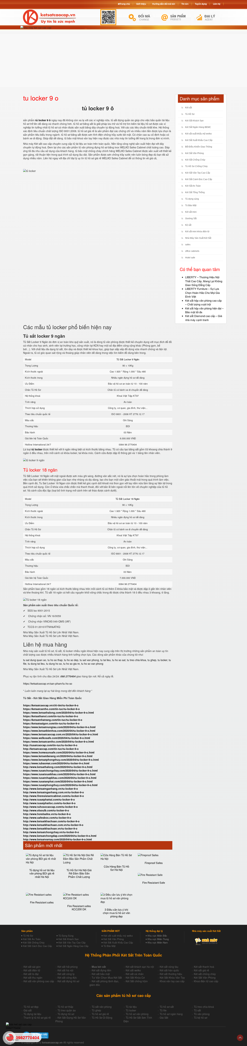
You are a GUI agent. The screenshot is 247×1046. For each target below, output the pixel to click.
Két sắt (188, 107)
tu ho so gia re (71, 663)
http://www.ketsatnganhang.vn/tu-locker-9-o (50, 788)
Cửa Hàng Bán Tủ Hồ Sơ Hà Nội (116, 868)
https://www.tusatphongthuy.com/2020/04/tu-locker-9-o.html (60, 785)
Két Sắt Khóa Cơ (135, 977)
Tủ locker (131, 1010)
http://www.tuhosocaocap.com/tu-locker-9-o (50, 807)
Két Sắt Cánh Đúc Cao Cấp (198, 179)
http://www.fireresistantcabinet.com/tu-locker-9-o (53, 796)
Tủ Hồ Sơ (190, 114)
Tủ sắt (197, 1010)
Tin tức (185, 3)
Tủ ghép (96, 1010)
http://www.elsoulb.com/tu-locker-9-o (46, 810)
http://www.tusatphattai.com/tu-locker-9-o (49, 799)
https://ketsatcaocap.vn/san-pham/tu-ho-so (47, 683)
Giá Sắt (164, 1017)
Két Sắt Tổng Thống (195, 192)
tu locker (162, 660)
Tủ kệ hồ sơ (200, 1017)
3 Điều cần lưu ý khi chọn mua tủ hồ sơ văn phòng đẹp (116, 913)
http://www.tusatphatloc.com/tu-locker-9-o (49, 803)
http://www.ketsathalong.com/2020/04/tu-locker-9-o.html (57, 767)
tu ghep (152, 660)
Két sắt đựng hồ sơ (68, 981)
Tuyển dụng (201, 3)
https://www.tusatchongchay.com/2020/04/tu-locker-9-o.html (60, 770)
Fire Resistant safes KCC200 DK (79, 907)
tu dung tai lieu (36, 663)
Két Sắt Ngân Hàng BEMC (198, 127)
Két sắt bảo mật (101, 974)
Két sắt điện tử (32, 970)
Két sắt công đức (67, 977)
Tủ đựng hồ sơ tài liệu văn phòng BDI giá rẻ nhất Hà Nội (41, 873)
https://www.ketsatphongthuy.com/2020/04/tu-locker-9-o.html (61, 759)
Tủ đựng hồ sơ (66, 1014)
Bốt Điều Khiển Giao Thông (198, 146)
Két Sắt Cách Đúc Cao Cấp (37, 946)
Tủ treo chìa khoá (204, 1007)
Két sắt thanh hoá (204, 966)
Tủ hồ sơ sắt (167, 1007)
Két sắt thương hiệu (171, 974)
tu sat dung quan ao (34, 660)
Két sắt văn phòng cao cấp (39, 981)
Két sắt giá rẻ (201, 970)
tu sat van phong (89, 660)
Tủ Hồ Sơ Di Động (102, 1017)
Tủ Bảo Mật (190, 205)
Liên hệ (216, 3)
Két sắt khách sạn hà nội (140, 966)
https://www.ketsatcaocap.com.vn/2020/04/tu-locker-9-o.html (60, 734)
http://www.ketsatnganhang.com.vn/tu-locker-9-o (53, 792)
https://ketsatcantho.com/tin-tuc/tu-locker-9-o (51, 709)
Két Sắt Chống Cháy (195, 160)
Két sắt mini (191, 212)
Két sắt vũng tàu (169, 966)
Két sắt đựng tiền (101, 970)
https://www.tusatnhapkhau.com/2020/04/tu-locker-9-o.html (59, 778)
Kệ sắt (188, 225)
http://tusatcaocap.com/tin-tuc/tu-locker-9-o (50, 745)
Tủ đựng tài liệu (32, 1014)
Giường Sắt (191, 218)
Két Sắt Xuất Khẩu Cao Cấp (198, 140)
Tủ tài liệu (131, 1007)
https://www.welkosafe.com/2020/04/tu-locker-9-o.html (56, 738)
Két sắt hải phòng (68, 966)
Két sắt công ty (66, 974)
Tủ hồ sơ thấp (65, 1007)
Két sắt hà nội (65, 970)
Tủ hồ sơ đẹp (31, 1007)
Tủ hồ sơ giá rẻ (100, 1014)
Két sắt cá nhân (135, 974)
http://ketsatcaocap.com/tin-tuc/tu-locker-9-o (51, 749)
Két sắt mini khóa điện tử (197, 231)
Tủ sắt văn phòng (102, 1007)
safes (187, 244)
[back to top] (240, 1038)
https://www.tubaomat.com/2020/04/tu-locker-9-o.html (56, 763)
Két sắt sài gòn (32, 966)
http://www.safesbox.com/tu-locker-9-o (47, 817)
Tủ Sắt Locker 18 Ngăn (128, 499)
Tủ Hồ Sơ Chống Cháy (196, 166)
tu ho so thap (55, 660)
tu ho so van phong (92, 663)
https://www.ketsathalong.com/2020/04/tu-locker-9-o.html (58, 712)
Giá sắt (28, 1010)
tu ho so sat (118, 660)
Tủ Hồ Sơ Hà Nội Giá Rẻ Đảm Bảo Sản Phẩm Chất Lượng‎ (79, 873)
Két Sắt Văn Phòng (194, 153)
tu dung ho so (54, 663)
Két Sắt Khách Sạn (194, 120)
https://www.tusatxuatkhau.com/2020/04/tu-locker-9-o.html (59, 774)
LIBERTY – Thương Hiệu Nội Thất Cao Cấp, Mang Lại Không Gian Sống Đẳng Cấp (203, 281)
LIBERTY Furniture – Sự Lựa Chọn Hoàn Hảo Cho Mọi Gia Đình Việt (202, 292)
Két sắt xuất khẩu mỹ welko (198, 133)
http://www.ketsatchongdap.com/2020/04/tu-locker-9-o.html (59, 835)
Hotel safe (190, 257)
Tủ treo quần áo (67, 1010)
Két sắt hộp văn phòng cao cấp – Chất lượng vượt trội (203, 302)
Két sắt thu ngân (33, 977)
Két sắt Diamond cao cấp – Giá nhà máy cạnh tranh (203, 318)
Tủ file (163, 1010)
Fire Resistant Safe (153, 882)
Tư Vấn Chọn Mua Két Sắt (107, 977)
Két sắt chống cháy (205, 974)
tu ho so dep (71, 660)
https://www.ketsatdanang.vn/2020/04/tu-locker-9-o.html (57, 756)
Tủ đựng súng (192, 199)
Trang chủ (125, 3)
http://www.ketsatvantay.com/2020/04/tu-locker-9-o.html (57, 839)
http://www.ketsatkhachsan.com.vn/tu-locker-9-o (53, 825)
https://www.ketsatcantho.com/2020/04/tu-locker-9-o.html (58, 741)
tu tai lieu (105, 660)
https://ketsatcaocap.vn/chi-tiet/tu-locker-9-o (50, 705)
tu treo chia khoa (136, 660)
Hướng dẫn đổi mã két (163, 3)
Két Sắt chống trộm (137, 981)
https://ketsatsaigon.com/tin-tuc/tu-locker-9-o (51, 723)
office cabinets (192, 251)
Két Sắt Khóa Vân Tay (172, 977)
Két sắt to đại (31, 974)
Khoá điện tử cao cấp (206, 981)
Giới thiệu (141, 3)
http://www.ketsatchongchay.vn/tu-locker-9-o (51, 832)
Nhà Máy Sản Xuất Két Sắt (198, 238)
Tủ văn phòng (202, 1014)
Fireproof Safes (154, 863)
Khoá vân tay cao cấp (172, 981)
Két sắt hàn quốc (169, 970)
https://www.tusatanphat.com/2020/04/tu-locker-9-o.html (58, 781)
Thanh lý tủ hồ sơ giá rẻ (37, 1017)
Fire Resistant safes (42, 902)
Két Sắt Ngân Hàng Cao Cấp (73, 946)
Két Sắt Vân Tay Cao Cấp (197, 173)
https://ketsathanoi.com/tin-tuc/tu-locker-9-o (50, 716)
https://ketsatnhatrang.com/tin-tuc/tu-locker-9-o (52, 720)
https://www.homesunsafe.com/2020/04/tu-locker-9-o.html (58, 752)
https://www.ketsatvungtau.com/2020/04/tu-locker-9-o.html (59, 727)
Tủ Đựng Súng (65, 935)
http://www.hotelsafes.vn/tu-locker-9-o (47, 814)
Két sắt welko (133, 970)
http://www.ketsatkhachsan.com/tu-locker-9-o (51, 821)
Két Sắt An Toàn (193, 186)
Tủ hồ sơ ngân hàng (171, 1014)
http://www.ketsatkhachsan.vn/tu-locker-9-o (50, 828)
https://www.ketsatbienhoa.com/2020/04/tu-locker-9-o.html (59, 730)
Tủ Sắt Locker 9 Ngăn (127, 359)
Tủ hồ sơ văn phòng (137, 1014)
